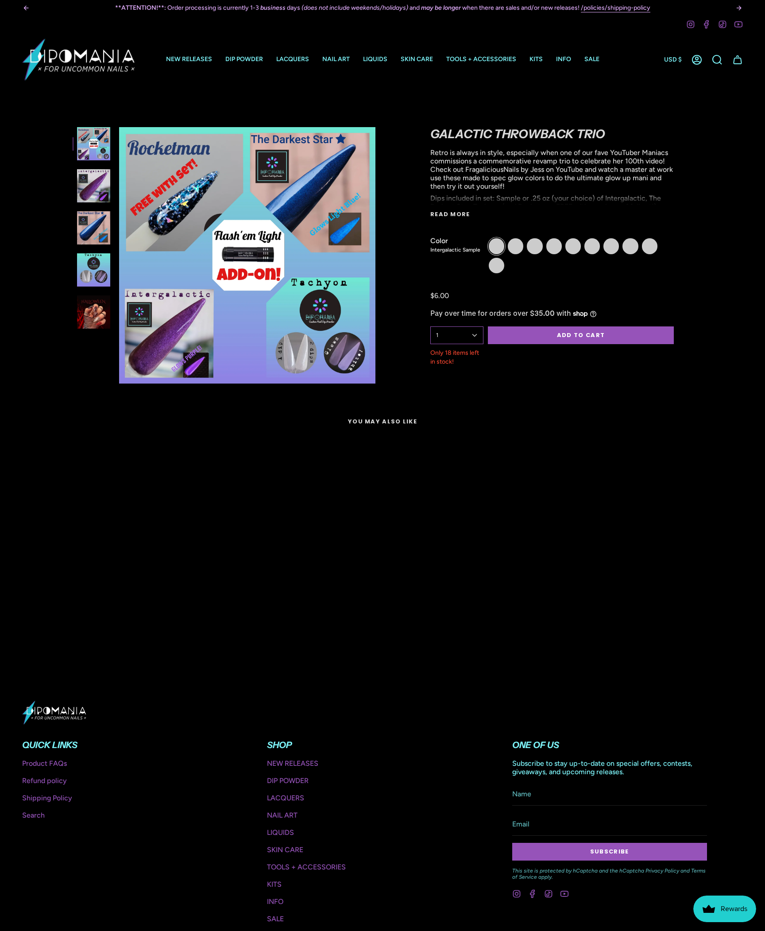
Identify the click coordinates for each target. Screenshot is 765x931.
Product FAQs (44, 763)
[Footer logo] (54, 713)
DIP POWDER (288, 780)
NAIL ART (282, 815)
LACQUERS (285, 798)
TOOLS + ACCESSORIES (306, 867)
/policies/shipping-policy (615, 8)
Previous (119, 255)
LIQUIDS (280, 832)
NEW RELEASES (292, 763)
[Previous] (26, 8)
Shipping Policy (47, 798)
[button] (244, 60)
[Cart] (737, 59)
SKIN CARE (285, 850)
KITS (274, 884)
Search (33, 815)
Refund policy (44, 780)
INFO (275, 901)
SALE (275, 919)
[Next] (739, 8)
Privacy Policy (662, 871)
